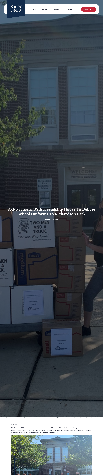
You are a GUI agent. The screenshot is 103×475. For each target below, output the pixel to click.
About (44, 9)
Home (34, 9)
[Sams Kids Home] (16, 8)
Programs (56, 9)
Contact (69, 9)
